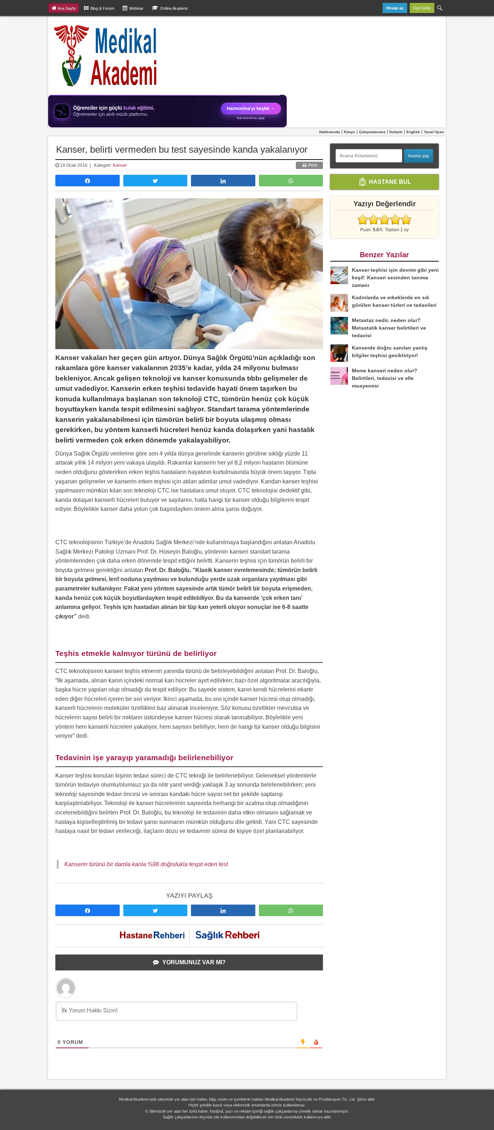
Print (312, 165)
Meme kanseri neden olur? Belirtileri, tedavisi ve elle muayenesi (384, 378)
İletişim (396, 132)
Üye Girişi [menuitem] (422, 8)
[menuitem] (440, 8)
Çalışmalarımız (372, 132)
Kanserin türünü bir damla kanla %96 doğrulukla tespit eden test (146, 864)
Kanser (120, 165)
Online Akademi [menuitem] (173, 8)
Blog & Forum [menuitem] (102, 8)
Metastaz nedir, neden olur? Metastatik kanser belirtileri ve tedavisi (389, 327)
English (413, 132)
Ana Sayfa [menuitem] (67, 8)
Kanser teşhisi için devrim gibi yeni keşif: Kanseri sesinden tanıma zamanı (395, 277)
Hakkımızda (329, 132)
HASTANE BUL (389, 181)
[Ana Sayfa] (105, 55)
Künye (349, 132)
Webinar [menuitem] (136, 8)
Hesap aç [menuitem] (395, 8)
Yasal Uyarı (434, 132)
